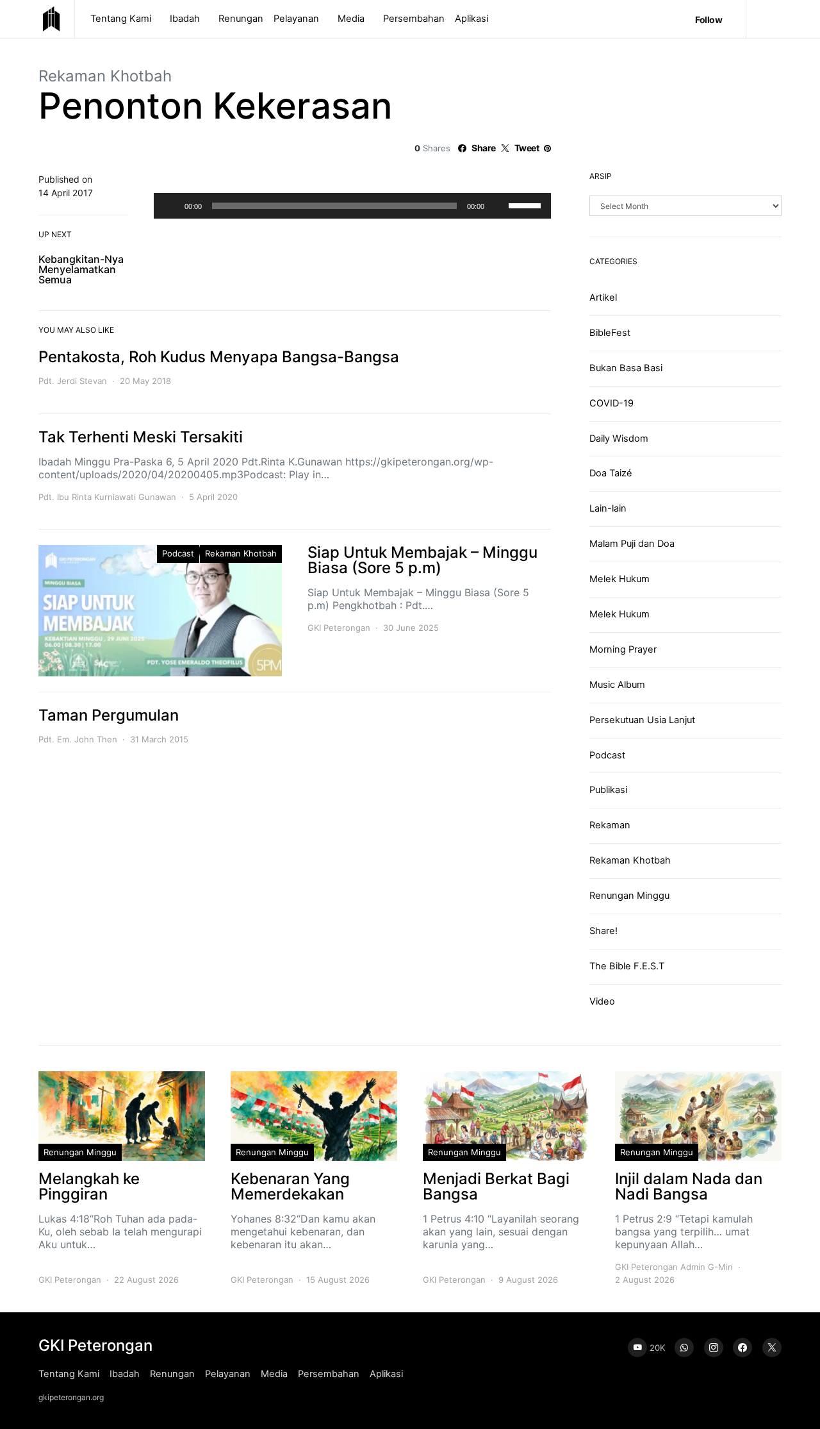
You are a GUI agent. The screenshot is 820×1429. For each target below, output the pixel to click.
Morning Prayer (623, 649)
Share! (603, 931)
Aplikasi (471, 18)
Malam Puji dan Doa (632, 543)
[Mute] (498, 205)
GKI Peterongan (339, 628)
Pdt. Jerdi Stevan (72, 381)
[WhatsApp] (684, 1347)
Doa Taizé (610, 473)
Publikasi (608, 790)
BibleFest (609, 332)
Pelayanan (296, 18)
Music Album (617, 684)
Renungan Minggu (629, 895)
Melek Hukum (619, 579)
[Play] (170, 205)
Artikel (603, 297)
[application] (352, 206)
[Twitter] (772, 1347)
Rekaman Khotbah (105, 76)
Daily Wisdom (618, 438)
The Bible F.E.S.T (626, 966)
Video (602, 1001)
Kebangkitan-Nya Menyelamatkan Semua (81, 269)
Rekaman (609, 825)
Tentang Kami (120, 18)
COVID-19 (611, 403)
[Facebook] (742, 1347)
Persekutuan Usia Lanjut (642, 720)
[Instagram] (713, 1347)
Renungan (240, 18)
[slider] (527, 204)
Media (351, 18)
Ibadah (185, 18)
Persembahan (414, 18)
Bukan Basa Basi (625, 368)
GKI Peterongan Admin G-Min (674, 1267)
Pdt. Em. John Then (77, 739)
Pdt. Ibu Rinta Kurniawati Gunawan (107, 497)
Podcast (178, 553)
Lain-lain (608, 508)
